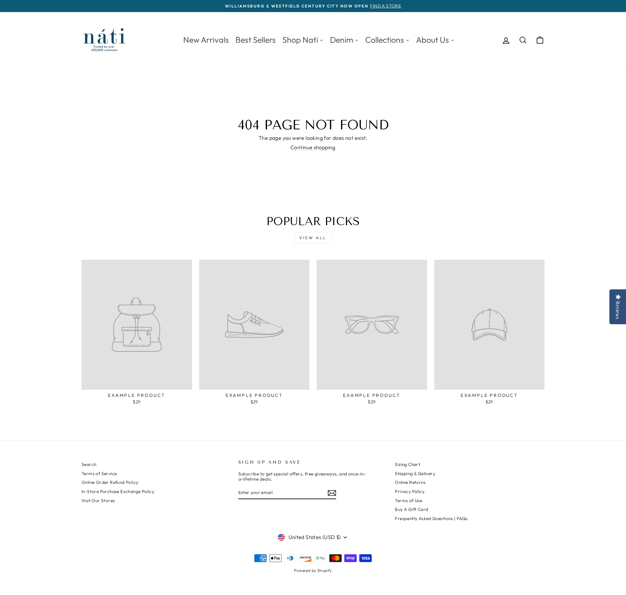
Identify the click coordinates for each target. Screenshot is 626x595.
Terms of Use (408, 500)
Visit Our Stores (98, 500)
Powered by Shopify (313, 570)
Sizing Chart (407, 464)
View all (313, 237)
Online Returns (410, 482)
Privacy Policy (410, 491)
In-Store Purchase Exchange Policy (118, 491)
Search (89, 464)
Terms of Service (99, 473)
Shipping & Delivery (415, 473)
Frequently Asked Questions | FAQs (431, 518)
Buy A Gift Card (411, 509)
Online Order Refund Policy (110, 482)
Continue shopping (313, 147)
